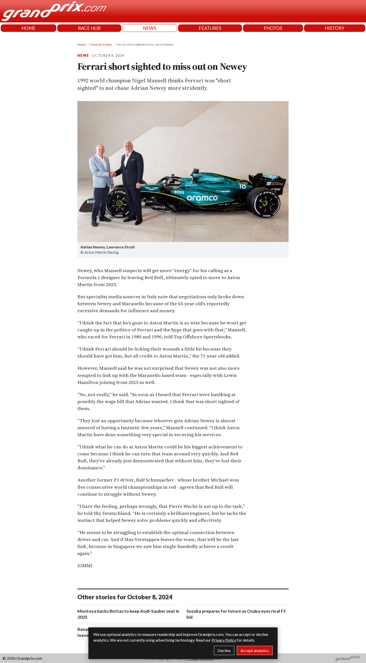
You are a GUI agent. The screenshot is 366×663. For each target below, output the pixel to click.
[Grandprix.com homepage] (348, 658)
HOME (28, 28)
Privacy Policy (224, 640)
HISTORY (335, 28)
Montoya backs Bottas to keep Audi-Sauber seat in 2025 (128, 614)
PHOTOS (273, 28)
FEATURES (210, 28)
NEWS (149, 28)
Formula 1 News (101, 44)
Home (81, 44)
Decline (224, 650)
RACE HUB (89, 28)
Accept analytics (255, 650)
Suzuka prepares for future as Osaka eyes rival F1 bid (236, 614)
